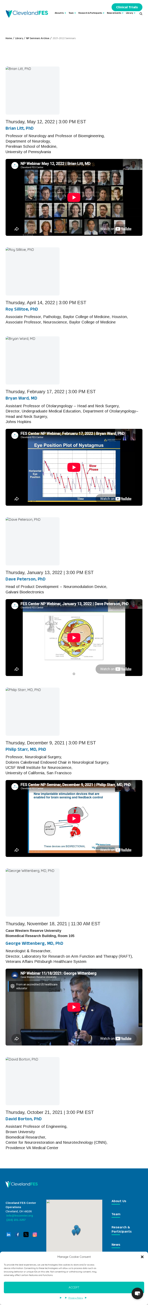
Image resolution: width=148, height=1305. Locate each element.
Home (9, 39)
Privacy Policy (75, 1297)
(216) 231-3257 (16, 1219)
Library (129, 13)
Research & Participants (90, 13)
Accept (74, 1287)
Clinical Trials (127, 8)
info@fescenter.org (19, 1215)
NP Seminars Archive (38, 39)
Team (71, 13)
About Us (59, 13)
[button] (142, 1257)
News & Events (114, 13)
